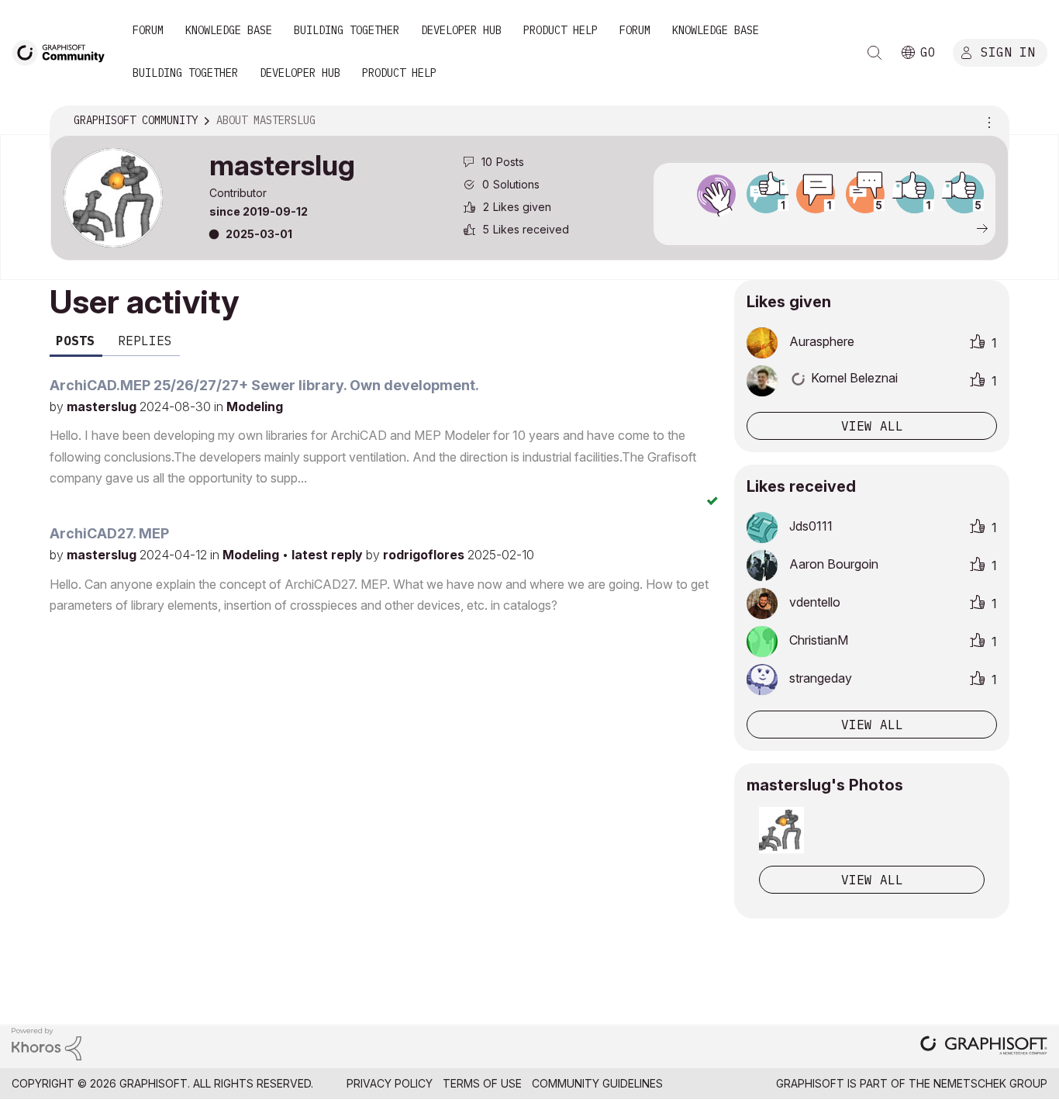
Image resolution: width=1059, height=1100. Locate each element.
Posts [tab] (75, 340)
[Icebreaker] (815, 194)
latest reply (328, 554)
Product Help (560, 30)
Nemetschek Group (990, 1083)
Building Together (346, 30)
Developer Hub (461, 30)
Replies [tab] (145, 340)
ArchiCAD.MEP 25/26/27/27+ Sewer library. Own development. (264, 385)
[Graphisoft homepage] (983, 1047)
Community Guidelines (597, 1083)
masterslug (103, 406)
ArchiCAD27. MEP (109, 533)
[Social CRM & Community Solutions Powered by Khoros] (46, 1043)
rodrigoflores (425, 554)
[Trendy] (915, 194)
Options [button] (987, 121)
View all (872, 426)
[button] (781, 830)
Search (874, 53)
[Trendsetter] (766, 194)
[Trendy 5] (964, 194)
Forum (148, 30)
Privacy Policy (390, 1083)
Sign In (1008, 52)
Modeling (254, 406)
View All (872, 879)
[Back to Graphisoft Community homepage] (64, 51)
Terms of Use (482, 1083)
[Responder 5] (865, 194)
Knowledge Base (228, 30)
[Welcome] (716, 194)
